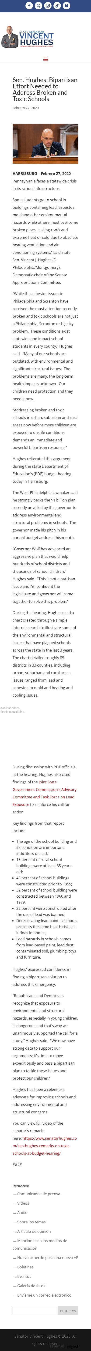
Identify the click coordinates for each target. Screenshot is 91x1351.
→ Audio (20, 1212)
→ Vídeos (21, 1203)
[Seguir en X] (38, 5)
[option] (73, 1346)
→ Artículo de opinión (32, 1231)
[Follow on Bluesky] (66, 5)
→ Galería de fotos (29, 1285)
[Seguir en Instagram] (48, 5)
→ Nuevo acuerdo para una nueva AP (45, 1257)
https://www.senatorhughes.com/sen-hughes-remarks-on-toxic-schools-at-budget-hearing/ (45, 1146)
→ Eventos (22, 1276)
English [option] (73, 1346)
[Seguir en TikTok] (57, 5)
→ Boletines (23, 1267)
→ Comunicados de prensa (36, 1193)
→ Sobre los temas (29, 1222)
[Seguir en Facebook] (29, 5)
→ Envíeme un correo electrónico (42, 1295)
